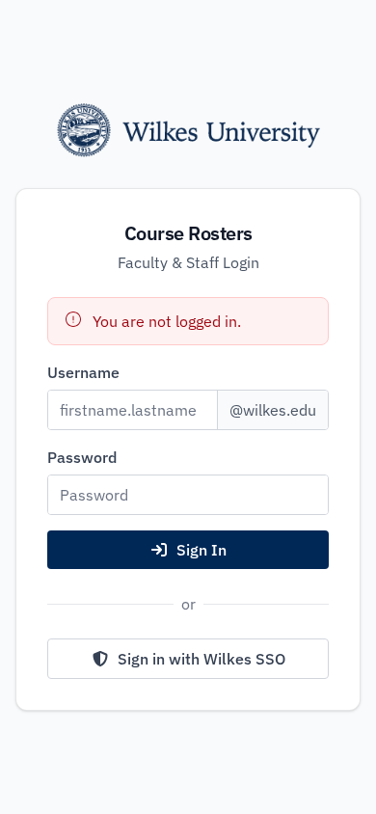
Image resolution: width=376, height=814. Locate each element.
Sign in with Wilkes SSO (201, 658)
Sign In (201, 549)
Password (82, 457)
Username (83, 372)
